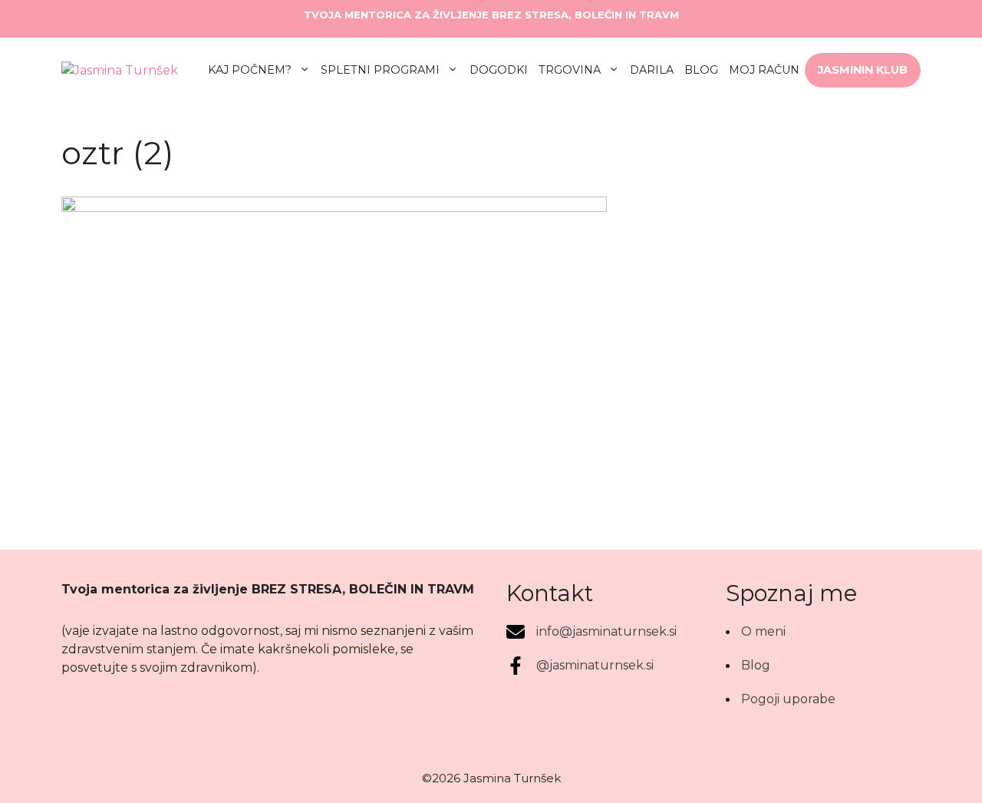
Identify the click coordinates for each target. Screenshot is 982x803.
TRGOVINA (570, 70)
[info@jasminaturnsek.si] (591, 632)
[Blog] (748, 665)
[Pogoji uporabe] (780, 699)
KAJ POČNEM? (250, 70)
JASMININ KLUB (863, 70)
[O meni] (756, 632)
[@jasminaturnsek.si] (580, 665)
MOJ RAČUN (764, 70)
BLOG (701, 70)
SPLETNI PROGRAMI (380, 70)
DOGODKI (499, 70)
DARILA (652, 70)
